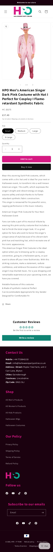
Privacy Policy (12, 444)
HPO (12, 542)
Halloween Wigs (13, 419)
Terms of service (21, 546)
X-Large (8, 137)
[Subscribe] (43, 512)
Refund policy (29, 542)
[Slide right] (33, 85)
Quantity (5, 143)
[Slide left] (20, 85)
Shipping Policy (13, 451)
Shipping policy (35, 546)
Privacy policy (42, 542)
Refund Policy (12, 463)
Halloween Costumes (15, 425)
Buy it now (26, 167)
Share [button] (8, 304)
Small (8, 131)
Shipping (14, 119)
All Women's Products (16, 406)
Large (35, 131)
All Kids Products (13, 412)
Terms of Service (13, 457)
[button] (6, 12)
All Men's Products (14, 400)
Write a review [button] (26, 337)
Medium (21, 131)
